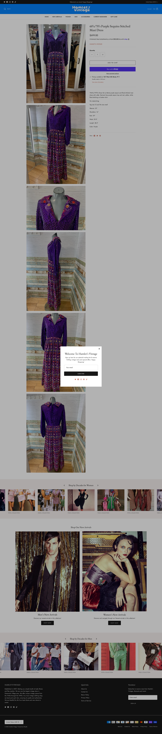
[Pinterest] (84, 379)
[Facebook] (78, 379)
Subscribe (81, 374)
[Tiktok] (86, 379)
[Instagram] (81, 379)
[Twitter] (75, 379)
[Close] (99, 349)
